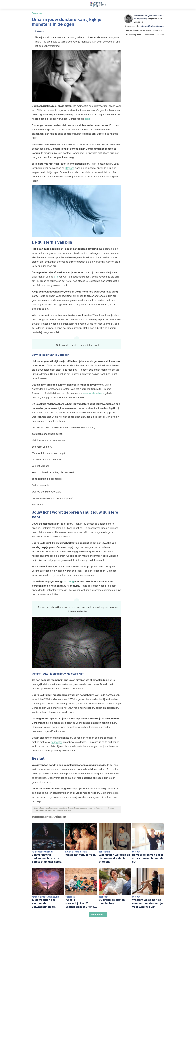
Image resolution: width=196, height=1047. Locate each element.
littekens (69, 168)
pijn (56, 276)
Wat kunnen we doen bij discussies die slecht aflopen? (114, 858)
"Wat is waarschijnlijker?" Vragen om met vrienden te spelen (81, 903)
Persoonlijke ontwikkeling (45, 897)
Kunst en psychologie (76, 852)
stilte (87, 118)
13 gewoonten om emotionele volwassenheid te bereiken (43, 903)
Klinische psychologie (42, 852)
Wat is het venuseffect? (81, 854)
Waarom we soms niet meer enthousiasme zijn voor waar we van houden (147, 903)
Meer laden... (98, 914)
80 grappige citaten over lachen (112, 901)
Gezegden (70, 897)
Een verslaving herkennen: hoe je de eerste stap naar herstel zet (47, 858)
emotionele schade (93, 393)
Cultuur (136, 852)
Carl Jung (68, 581)
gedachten (56, 742)
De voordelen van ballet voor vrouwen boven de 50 (147, 858)
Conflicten (104, 852)
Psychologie (37, 13)
